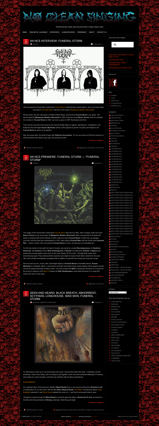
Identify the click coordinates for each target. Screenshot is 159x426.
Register (114, 95)
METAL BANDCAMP (117, 335)
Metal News (36, 302)
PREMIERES (81, 32)
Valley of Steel (115, 361)
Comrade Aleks (90, 147)
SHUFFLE (114, 262)
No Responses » (98, 44)
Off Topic (114, 239)
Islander (34, 147)
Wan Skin (101, 410)
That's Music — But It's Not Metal (121, 270)
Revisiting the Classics (118, 254)
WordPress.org (116, 106)
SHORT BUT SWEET (117, 259)
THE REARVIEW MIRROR (119, 272)
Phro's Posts (115, 241)
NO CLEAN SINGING (35, 416)
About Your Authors (117, 115)
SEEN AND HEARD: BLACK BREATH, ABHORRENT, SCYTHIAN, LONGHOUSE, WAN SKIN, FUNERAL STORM (63, 296)
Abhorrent (66, 410)
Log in (113, 98)
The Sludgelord (116, 350)
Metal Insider (115, 338)
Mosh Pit (114, 190)
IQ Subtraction (115, 143)
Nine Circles (115, 340)
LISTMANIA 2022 (116, 174)
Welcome (114, 283)
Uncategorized (115, 278)
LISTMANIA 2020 (116, 169)
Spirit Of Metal (115, 345)
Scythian (95, 410)
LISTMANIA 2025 (116, 182)
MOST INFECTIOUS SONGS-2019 (122, 218)
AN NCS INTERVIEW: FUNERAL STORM (56, 40)
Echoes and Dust (116, 319)
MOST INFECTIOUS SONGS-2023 (122, 229)
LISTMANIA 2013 (116, 151)
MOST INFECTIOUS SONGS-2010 (122, 195)
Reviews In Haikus (117, 252)
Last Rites (114, 332)
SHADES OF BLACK (117, 257)
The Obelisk (115, 348)
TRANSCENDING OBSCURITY (121, 356)
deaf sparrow (115, 314)
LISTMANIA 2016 (116, 159)
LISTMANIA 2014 (116, 154)
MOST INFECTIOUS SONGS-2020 (122, 221)
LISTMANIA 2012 (116, 149)
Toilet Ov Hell (115, 353)
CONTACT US (102, 32)
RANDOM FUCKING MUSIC (48, 302)
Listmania (114, 146)
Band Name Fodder (117, 120)
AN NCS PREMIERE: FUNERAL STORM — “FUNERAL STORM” (64, 158)
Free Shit (114, 138)
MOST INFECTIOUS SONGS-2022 (122, 226)
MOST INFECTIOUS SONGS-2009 (122, 192)
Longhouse (89, 410)
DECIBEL (114, 317)
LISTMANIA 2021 (116, 172)
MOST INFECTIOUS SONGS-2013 (122, 203)
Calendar (114, 125)
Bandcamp (114, 304)
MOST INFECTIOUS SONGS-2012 (122, 200)
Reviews (114, 249)
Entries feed (115, 101)
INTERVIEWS (54, 32)
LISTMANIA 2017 (116, 162)
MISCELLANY (115, 187)
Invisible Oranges (116, 327)
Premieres (36, 163)
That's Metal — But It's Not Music (121, 267)
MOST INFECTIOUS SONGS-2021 (122, 223)
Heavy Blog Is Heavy (117, 325)
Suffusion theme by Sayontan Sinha (127, 416)
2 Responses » (98, 163)
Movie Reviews (116, 236)
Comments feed (116, 103)
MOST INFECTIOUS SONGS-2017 (122, 213)
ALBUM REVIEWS (68, 32)
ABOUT (91, 32)
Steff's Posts (115, 265)
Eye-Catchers (115, 133)
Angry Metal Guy (116, 301)
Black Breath (72, 410)
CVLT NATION (115, 312)
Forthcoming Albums (117, 136)
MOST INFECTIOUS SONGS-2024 (122, 231)
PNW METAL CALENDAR (38, 32)
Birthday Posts (115, 123)
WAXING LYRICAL (117, 280)
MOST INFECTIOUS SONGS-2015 (122, 208)
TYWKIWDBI (115, 358)
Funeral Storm (100, 147)
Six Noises (114, 343)
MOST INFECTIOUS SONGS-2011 (122, 198)
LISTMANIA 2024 (116, 180)
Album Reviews (116, 118)
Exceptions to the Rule (118, 131)
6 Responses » (98, 302)
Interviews (36, 44)
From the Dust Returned (118, 322)
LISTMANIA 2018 (116, 164)
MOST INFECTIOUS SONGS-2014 (122, 205)
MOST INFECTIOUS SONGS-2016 (122, 211)
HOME (24, 32)
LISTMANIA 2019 (116, 167)
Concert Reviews (116, 128)
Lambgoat (114, 330)
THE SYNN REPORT (117, 275)
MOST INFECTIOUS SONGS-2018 (122, 216)
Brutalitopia (114, 309)
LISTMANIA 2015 (116, 156)
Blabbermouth (115, 307)
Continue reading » (96, 140)
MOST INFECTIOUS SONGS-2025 (122, 234)
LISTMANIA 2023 (116, 177)
